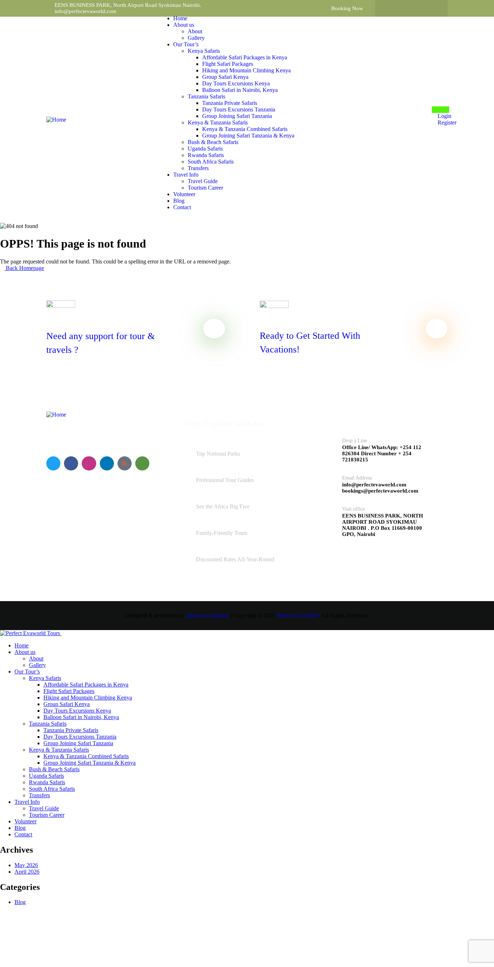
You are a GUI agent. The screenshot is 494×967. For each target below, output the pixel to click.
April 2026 (26, 872)
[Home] (56, 120)
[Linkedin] (107, 463)
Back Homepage (24, 268)
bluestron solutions (207, 615)
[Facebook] (390, 8)
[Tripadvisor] (432, 8)
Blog (20, 902)
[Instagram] (418, 8)
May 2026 (26, 865)
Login (443, 116)
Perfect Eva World (298, 615)
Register (446, 122)
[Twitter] (404, 8)
